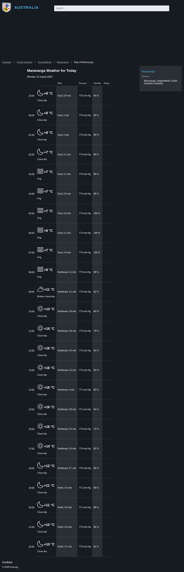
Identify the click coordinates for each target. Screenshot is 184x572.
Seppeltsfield (44, 62)
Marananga (63, 62)
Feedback (7, 562)
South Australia (24, 62)
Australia (6, 62)
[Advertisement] (92, 38)
